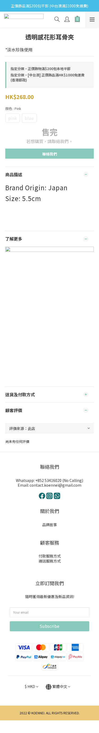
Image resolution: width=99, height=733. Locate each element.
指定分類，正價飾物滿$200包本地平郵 (40, 68)
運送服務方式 (50, 561)
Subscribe (49, 626)
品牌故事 (49, 524)
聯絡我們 (49, 154)
